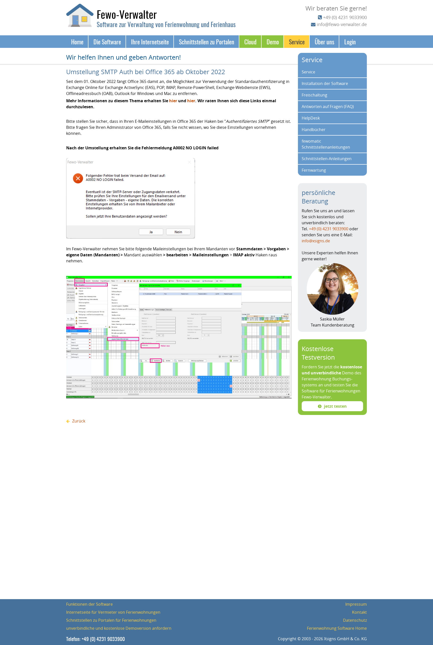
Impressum (356, 604)
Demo (273, 41)
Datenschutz (355, 620)
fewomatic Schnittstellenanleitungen (326, 144)
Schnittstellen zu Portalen (206, 41)
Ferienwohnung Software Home (337, 628)
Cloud (250, 41)
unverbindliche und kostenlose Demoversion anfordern (118, 628)
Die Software (107, 41)
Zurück (78, 421)
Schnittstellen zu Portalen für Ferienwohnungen (111, 620)
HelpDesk (311, 118)
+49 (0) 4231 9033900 (345, 17)
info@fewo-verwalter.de (342, 24)
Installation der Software (325, 83)
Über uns (324, 41)
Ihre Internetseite (150, 41)
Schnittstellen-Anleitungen (327, 158)
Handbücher (314, 129)
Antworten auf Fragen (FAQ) (328, 106)
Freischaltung (314, 95)
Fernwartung (314, 170)
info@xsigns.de (316, 241)
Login (350, 41)
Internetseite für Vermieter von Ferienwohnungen (113, 612)
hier (173, 100)
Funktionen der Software (89, 604)
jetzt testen (335, 406)
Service (297, 41)
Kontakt (359, 612)
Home (77, 41)
